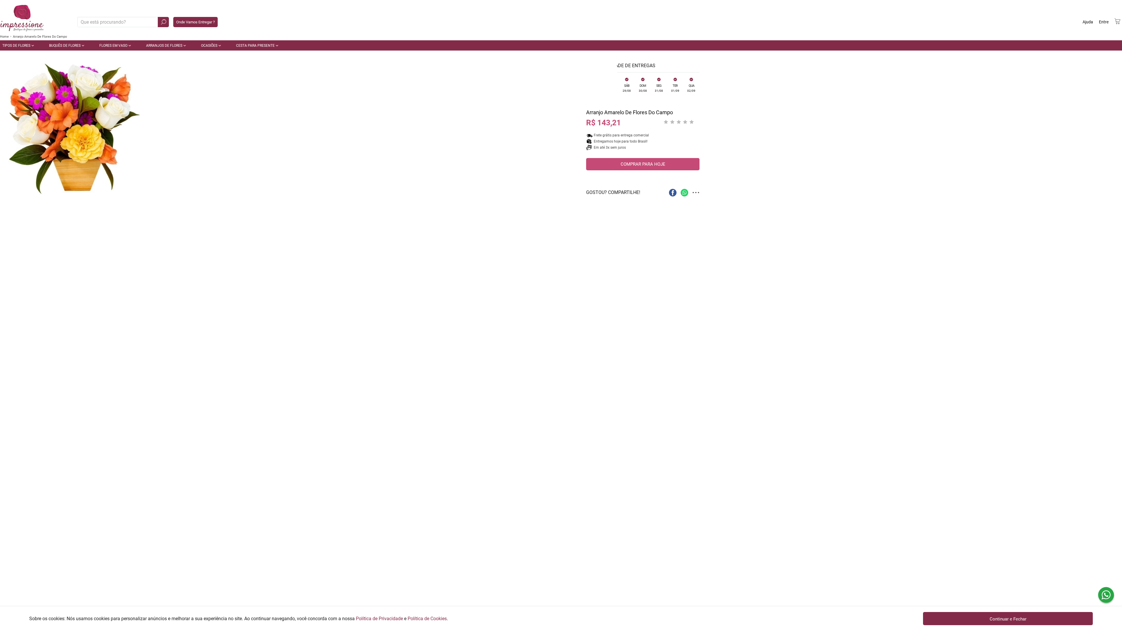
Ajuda (1088, 22)
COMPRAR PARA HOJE (643, 164)
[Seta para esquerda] (6, 134)
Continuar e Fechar (1008, 619)
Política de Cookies (427, 618)
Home (4, 37)
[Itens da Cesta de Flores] (1117, 21)
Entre (1104, 22)
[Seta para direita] (611, 134)
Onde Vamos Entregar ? (195, 22)
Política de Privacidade (379, 618)
